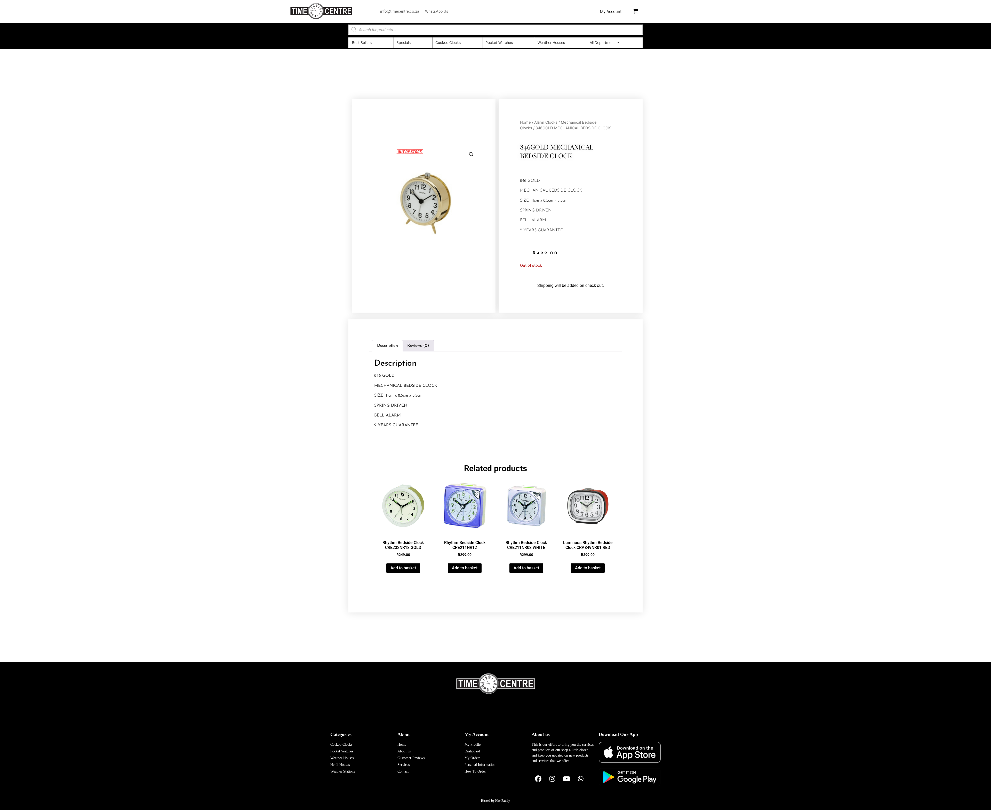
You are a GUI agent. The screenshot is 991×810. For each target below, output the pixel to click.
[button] (611, 11)
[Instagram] (552, 779)
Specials (403, 42)
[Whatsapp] (580, 779)
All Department (602, 42)
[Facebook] (538, 779)
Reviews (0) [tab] (418, 346)
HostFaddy (502, 801)
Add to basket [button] (403, 567)
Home (525, 122)
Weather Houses (551, 42)
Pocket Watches (499, 42)
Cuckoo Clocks (448, 42)
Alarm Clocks (545, 122)
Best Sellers (362, 42)
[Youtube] (566, 779)
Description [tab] (387, 346)
